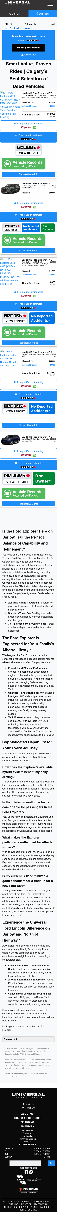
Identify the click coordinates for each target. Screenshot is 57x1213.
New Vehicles (27, 1130)
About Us (27, 1113)
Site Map (14, 1204)
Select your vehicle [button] (28, 47)
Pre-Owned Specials (27, 1138)
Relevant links (11, 1039)
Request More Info (28, 174)
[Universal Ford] (17, 3)
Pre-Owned (27, 1133)
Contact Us (9, 1201)
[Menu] (50, 5)
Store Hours (27, 1144)
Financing (27, 1122)
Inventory (27, 1126)
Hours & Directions (27, 1118)
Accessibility (25, 1201)
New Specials (27, 1136)
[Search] (51, 1163)
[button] (28, 125)
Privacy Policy (44, 1201)
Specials (27, 1141)
